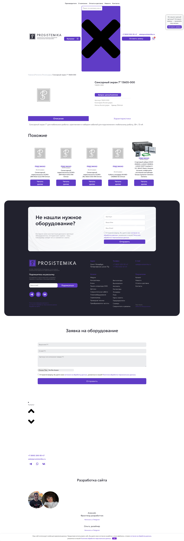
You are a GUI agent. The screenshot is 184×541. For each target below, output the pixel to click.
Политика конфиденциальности (39, 303)
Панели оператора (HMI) (99, 286)
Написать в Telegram (92, 520)
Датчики (93, 289)
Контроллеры (95, 280)
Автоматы (116, 286)
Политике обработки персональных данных (119, 375)
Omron (120, 105)
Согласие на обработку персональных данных (43, 304)
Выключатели (117, 283)
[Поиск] (85, 69)
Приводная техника (97, 300)
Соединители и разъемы (121, 306)
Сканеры (116, 303)
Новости (108, 3)
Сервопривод (95, 298)
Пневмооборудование (98, 295)
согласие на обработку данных (75, 375)
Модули (93, 277)
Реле (114, 295)
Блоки (92, 283)
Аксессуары (47, 75)
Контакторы (117, 289)
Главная (31, 75)
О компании (82, 3)
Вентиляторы (117, 280)
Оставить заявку (174, 27)
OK (114, 538)
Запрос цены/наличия (108, 95)
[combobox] (92, 8)
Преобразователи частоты (99, 303)
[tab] (58, 118)
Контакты (115, 3)
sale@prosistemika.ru (147, 34)
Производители (71, 3)
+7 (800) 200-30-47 (129, 34)
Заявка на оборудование (142, 306)
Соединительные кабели (99, 292)
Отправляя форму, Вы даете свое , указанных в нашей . (122, 235)
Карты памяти (118, 298)
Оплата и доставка (96, 3)
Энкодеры (116, 292)
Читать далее (40, 182)
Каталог (38, 75)
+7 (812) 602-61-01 (120, 267)
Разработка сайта (34, 306)
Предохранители (119, 301)
